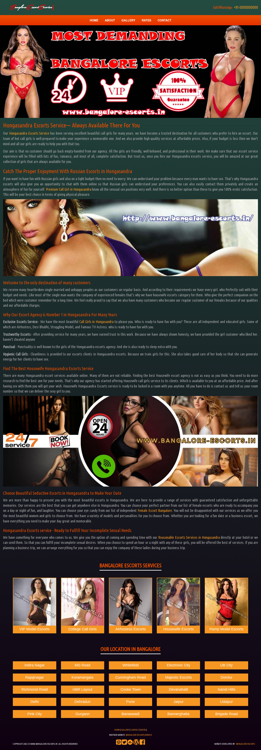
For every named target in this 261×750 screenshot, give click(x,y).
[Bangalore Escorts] (31, 7)
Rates (146, 20)
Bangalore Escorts (245, 744)
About (110, 20)
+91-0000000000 (235, 7)
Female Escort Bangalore (155, 510)
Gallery (128, 20)
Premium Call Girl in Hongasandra (68, 189)
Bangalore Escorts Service (139, 735)
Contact (164, 20)
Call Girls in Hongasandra (96, 322)
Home (94, 20)
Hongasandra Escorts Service (29, 133)
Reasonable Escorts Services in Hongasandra (189, 537)
